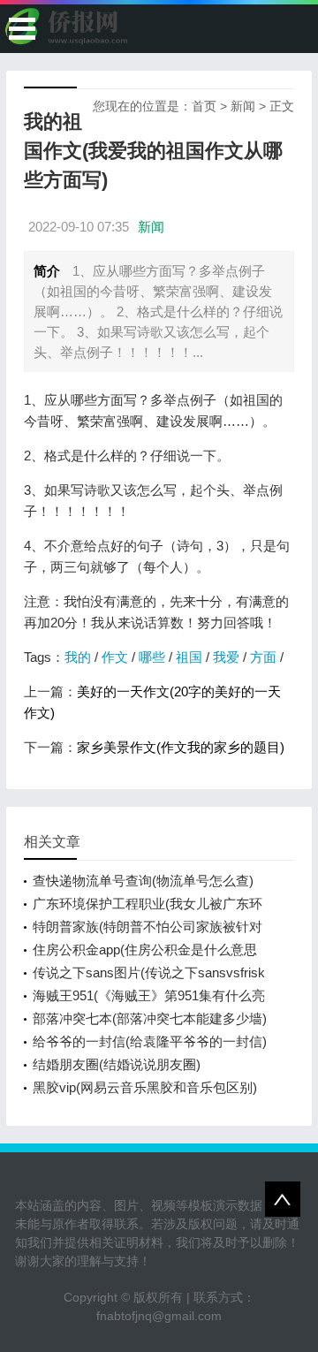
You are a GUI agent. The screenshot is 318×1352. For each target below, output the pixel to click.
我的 (77, 657)
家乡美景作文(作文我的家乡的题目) (180, 747)
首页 (204, 106)
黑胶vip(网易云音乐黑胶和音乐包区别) (145, 1087)
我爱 (226, 657)
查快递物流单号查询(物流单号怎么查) (143, 880)
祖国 (189, 657)
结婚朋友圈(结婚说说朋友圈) (117, 1064)
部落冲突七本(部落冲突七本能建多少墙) (150, 1018)
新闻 (243, 106)
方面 (263, 657)
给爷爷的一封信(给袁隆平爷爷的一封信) (150, 1041)
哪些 (152, 657)
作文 (115, 657)
